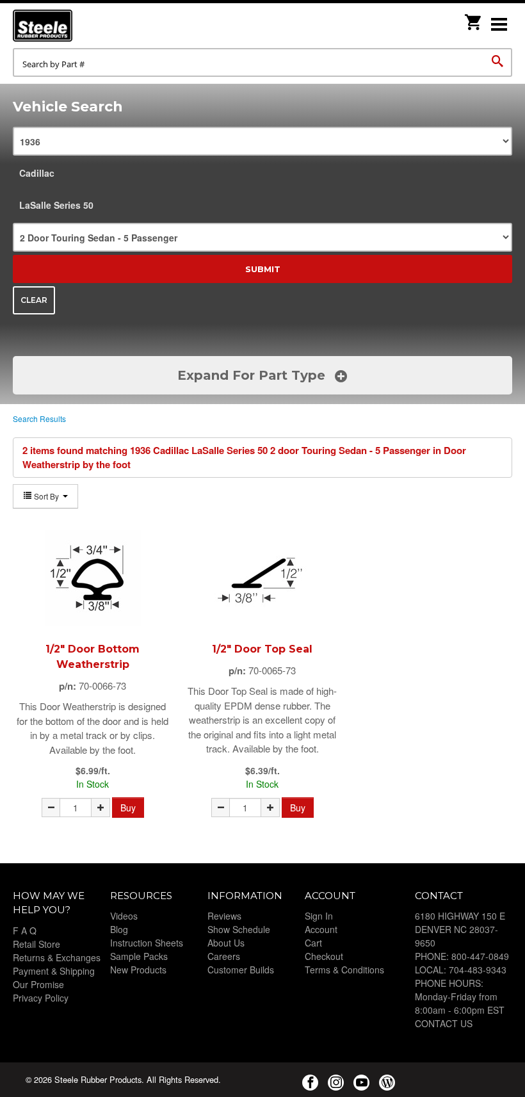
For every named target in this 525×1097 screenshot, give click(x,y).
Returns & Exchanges (57, 957)
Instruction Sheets (146, 942)
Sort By (46, 496)
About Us (226, 942)
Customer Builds (240, 969)
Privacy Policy (41, 997)
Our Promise (38, 984)
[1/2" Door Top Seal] (262, 578)
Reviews (224, 915)
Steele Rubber (77, 26)
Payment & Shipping (54, 970)
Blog (119, 929)
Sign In (319, 915)
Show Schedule (238, 929)
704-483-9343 (477, 969)
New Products (138, 969)
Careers (223, 956)
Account (321, 929)
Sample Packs (139, 956)
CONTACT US (443, 1023)
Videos (124, 915)
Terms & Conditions (344, 969)
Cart (313, 942)
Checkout (324, 956)
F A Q (24, 930)
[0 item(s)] (473, 18)
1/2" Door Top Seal (262, 649)
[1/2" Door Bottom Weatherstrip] (93, 578)
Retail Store (36, 944)
